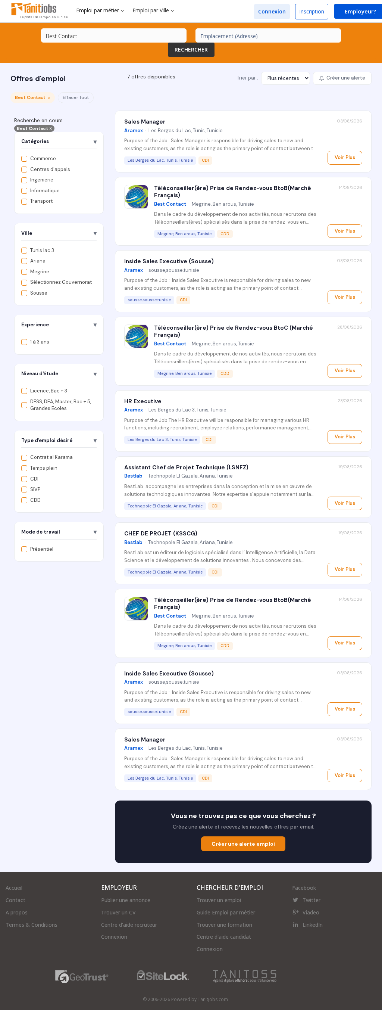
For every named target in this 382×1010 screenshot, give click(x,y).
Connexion (272, 11)
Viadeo (311, 912)
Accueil (14, 887)
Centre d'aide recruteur (129, 924)
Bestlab (133, 476)
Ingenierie (41, 180)
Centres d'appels (50, 169)
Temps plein (43, 468)
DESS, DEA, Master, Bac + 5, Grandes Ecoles (60, 405)
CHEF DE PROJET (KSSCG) (160, 533)
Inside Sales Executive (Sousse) (169, 261)
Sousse (38, 293)
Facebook (304, 887)
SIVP (35, 489)
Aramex (133, 130)
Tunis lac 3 (42, 250)
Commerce (43, 158)
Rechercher (191, 49)
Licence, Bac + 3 (48, 391)
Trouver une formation (224, 924)
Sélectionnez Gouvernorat (61, 282)
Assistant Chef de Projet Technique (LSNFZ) (186, 467)
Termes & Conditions (31, 924)
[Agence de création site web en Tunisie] (244, 976)
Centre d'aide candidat (224, 936)
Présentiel (41, 549)
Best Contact (34, 128)
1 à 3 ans (39, 342)
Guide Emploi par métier (226, 912)
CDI (34, 479)
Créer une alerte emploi (243, 843)
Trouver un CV (118, 912)
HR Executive (143, 401)
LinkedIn (313, 924)
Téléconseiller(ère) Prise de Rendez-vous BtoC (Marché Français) (233, 331)
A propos (17, 912)
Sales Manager (145, 121)
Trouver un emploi (219, 900)
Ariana (38, 261)
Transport (41, 201)
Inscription (311, 11)
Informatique (45, 190)
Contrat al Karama (51, 457)
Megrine (39, 271)
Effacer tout (76, 97)
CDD (35, 500)
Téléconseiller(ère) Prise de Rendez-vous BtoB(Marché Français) (232, 191)
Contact (15, 900)
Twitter (311, 900)
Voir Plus (345, 157)
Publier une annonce (125, 900)
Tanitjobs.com (213, 999)
